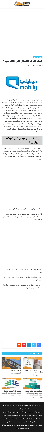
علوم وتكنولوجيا (38, 57)
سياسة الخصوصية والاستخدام (22, 408)
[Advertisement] (22, 32)
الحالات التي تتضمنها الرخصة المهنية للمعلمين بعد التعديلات (11, 392)
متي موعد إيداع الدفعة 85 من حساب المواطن (33, 371)
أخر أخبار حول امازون (15, 370)
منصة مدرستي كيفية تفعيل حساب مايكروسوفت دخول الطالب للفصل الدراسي (33, 393)
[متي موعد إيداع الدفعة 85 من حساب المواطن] (32, 362)
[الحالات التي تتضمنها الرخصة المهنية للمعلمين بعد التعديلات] (11, 383)
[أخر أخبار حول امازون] (11, 362)
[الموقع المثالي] (22, 3)
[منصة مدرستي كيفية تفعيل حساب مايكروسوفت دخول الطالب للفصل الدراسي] (32, 383)
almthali (38, 65)
